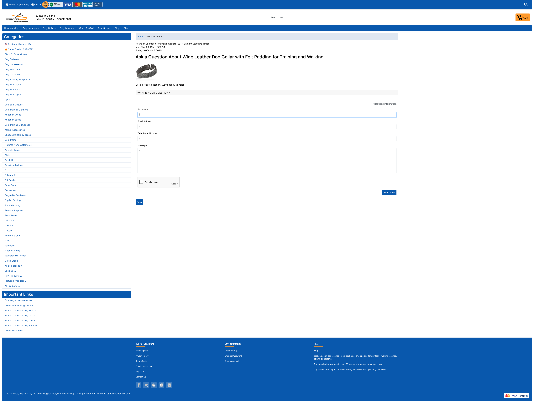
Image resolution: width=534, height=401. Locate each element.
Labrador (9, 220)
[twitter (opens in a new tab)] (146, 385)
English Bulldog (13, 200)
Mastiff (8, 230)
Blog (117, 28)
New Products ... (13, 275)
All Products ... (12, 286)
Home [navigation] (141, 36)
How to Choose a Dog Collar (19, 320)
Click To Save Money (16, 54)
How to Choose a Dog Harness (20, 325)
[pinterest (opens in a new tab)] (154, 385)
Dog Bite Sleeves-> (15, 104)
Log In (37, 4)
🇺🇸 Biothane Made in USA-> (19, 44)
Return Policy (142, 361)
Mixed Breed (11, 260)
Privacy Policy (142, 356)
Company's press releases (18, 300)
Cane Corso (11, 185)
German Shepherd (14, 210)
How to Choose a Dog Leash (19, 315)
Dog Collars (49, 28)
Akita (7, 155)
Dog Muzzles (11, 28)
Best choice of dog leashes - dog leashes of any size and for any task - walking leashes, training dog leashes (355, 357)
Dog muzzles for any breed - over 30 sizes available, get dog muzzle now (348, 364)
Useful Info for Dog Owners (18, 305)
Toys (7, 99)
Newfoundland (12, 235)
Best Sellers (104, 28)
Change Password (233, 356)
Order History (231, 350)
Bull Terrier (10, 180)
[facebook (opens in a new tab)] (138, 385)
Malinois (9, 225)
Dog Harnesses (31, 28)
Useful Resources (13, 330)
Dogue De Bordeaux (15, 195)
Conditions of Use (144, 366)
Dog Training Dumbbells (17, 124)
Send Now (389, 192)
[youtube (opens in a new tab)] (161, 385)
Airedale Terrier (13, 150)
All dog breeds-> (13, 265)
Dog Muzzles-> (12, 69)
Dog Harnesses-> (14, 64)
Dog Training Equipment (17, 79)
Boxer (8, 170)
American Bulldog (14, 165)
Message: (142, 145)
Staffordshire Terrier (15, 255)
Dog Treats (10, 139)
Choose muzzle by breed (18, 134)
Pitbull (8, 240)
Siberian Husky (12, 250)
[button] (526, 4)
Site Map (140, 371)
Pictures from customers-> (19, 144)
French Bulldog (12, 205)
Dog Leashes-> (12, 74)
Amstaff (9, 160)
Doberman (10, 190)
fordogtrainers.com (120, 393)
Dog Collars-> (12, 59)
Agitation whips (13, 114)
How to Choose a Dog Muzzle (20, 310)
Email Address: (145, 121)
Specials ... (10, 270)
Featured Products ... (15, 280)
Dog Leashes (67, 28)
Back (139, 202)
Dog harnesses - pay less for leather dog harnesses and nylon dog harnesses (350, 369)
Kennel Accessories (15, 129)
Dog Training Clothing (16, 109)
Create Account (232, 361)
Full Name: (143, 109)
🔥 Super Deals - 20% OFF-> (20, 49)
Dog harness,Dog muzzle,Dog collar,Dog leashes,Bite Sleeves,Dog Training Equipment (50, 393)
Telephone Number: (148, 133)
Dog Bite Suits (12, 89)
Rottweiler (10, 245)
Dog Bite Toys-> (13, 94)
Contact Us (23, 4)
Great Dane (11, 215)
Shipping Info (142, 350)
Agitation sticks (13, 119)
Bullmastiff (10, 175)
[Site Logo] (17, 17)
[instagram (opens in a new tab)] (169, 385)
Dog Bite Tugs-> (13, 84)
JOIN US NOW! (86, 28)
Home (11, 4)
